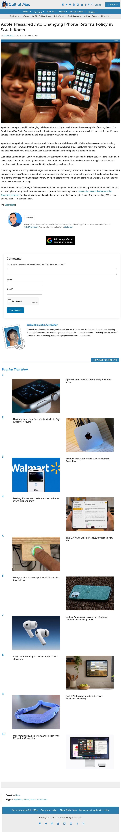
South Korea (42, 800)
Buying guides (76, 11)
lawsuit (33, 800)
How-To (50, 11)
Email (10, 289)
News (25, 11)
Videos (87, 16)
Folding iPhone (45, 16)
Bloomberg (10, 205)
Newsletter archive (105, 360)
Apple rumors (15, 16)
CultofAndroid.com (31, 227)
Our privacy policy (49, 810)
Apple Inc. (18, 800)
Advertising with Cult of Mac (25, 810)
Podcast (95, 16)
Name (10, 279)
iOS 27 (26, 16)
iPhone (26, 800)
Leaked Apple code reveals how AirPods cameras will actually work (86, 618)
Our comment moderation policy (94, 810)
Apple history (73, 16)
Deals (62, 11)
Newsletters (106, 16)
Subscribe (113, 5)
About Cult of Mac (68, 810)
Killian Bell (9, 36)
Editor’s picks (59, 16)
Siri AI (34, 16)
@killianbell (68, 227)
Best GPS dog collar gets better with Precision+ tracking (84, 697)
